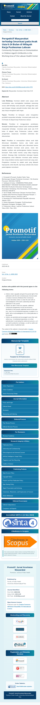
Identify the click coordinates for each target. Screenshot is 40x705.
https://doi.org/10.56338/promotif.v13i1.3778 (19, 87)
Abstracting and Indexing (10, 414)
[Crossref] (20, 660)
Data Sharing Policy (8, 484)
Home (8, 12)
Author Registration (8, 386)
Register (29, 4)
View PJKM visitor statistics (24, 686)
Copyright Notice (7, 477)
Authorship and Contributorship (11, 448)
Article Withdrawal (8, 496)
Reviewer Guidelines (8, 436)
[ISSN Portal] (20, 676)
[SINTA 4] (20, 644)
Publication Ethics (8, 445)
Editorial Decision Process (10, 427)
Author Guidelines (8, 389)
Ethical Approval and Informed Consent (14, 452)
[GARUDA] (20, 637)
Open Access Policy (8, 473)
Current (18, 12)
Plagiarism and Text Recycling (11, 460)
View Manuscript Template (20, 365)
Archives (29, 12)
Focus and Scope (8, 402)
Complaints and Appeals (9, 508)
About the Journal (25, 16)
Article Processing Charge (10, 393)
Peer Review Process (9, 423)
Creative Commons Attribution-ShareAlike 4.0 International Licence (19, 606)
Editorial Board (7, 406)
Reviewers (6, 410)
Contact (12, 16)
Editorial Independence (9, 505)
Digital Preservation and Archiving (12, 488)
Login (35, 4)
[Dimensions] (20, 629)
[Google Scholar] (20, 621)
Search (20, 23)
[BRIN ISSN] (20, 668)
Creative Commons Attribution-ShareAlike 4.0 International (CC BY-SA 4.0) (19, 331)
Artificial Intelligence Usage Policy (12, 456)
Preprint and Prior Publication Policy (13, 480)
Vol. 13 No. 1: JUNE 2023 (23, 30)
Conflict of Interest (8, 464)
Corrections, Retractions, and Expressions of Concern (18, 492)
